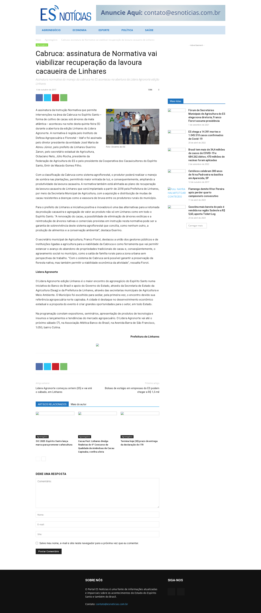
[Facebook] (39, 97)
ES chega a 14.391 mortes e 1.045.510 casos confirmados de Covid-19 (205, 135)
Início (38, 39)
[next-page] (43, 459)
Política (127, 30)
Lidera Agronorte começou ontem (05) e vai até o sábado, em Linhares (64, 390)
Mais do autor (78, 404)
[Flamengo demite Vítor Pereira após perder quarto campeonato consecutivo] (177, 193)
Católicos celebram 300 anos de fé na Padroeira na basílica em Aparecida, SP (205, 175)
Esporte (104, 30)
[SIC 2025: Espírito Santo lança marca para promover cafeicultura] (55, 425)
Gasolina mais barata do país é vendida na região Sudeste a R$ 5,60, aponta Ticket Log (206, 210)
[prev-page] (38, 459)
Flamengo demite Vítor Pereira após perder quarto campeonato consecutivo (206, 192)
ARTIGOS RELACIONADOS (52, 404)
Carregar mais (195, 225)
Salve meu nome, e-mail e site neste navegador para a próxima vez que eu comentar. (89, 543)
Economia (79, 30)
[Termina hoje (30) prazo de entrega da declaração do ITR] (140, 425)
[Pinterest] (55, 97)
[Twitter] (47, 97)
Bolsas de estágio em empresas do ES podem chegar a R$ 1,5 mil (132, 390)
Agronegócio (51, 30)
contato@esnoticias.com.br (112, 604)
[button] (221, 30)
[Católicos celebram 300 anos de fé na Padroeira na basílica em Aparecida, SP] (177, 175)
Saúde (149, 30)
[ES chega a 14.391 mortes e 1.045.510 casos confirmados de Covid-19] (177, 136)
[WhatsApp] (63, 97)
